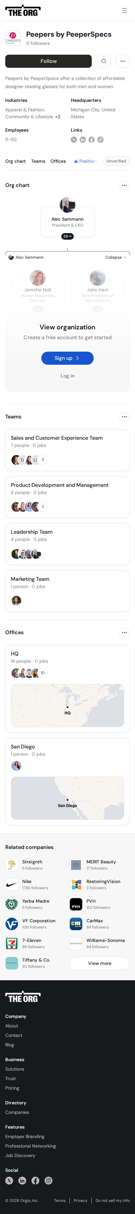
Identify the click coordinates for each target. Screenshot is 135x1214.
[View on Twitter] (74, 139)
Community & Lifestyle (29, 117)
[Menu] (124, 10)
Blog (9, 1045)
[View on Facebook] (91, 139)
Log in (68, 376)
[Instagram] (48, 1180)
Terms (60, 1200)
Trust (10, 1078)
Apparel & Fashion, (25, 110)
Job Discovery (20, 1155)
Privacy (80, 1200)
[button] (68, 222)
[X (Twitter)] (9, 1180)
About (11, 1026)
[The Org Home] (23, 10)
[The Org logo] (23, 996)
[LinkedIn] (22, 1180)
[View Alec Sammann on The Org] (67, 205)
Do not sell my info (113, 1200)
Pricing (12, 1088)
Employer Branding (25, 1136)
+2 (57, 117)
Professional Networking (30, 1146)
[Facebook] (35, 1180)
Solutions (14, 1069)
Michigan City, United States (93, 113)
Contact (13, 1035)
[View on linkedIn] (83, 139)
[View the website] (100, 139)
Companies (17, 1112)
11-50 (11, 139)
